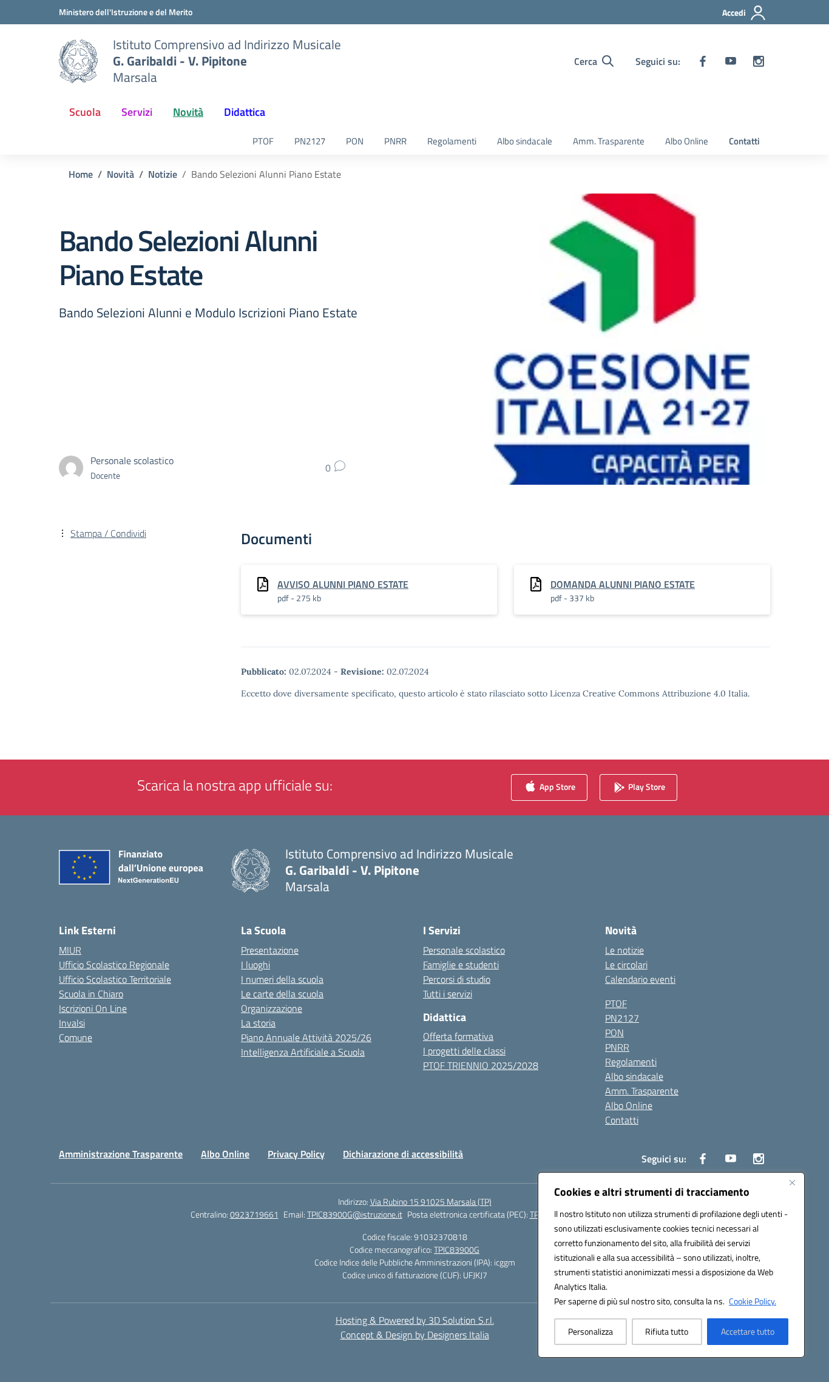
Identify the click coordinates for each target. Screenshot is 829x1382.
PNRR (395, 141)
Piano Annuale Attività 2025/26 (306, 1037)
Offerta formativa (458, 1036)
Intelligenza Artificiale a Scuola (303, 1052)
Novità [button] (188, 112)
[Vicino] (792, 1182)
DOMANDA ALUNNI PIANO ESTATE (622, 584)
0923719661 (254, 1214)
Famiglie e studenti (461, 964)
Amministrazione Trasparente (121, 1154)
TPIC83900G (456, 1249)
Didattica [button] (244, 112)
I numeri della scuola (282, 979)
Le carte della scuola (282, 993)
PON (355, 141)
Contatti (744, 141)
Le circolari (626, 964)
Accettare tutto (747, 1331)
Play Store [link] (645, 786)
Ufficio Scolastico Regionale (114, 964)
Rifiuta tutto (666, 1331)
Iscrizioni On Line (93, 1008)
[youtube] (730, 61)
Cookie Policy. (752, 1301)
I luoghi (255, 964)
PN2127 (309, 141)
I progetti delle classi (464, 1050)
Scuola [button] (85, 112)
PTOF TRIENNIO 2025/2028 (480, 1065)
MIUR (70, 950)
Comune (75, 1037)
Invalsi (72, 1023)
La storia (258, 1023)
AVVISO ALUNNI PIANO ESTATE (342, 584)
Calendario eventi (640, 979)
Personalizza (590, 1331)
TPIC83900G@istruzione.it (354, 1214)
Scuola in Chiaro (91, 993)
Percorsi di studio (456, 979)
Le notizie (624, 950)
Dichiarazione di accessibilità (403, 1154)
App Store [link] (556, 786)
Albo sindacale (524, 141)
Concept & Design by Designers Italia (414, 1334)
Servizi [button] (136, 112)
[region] (671, 1265)
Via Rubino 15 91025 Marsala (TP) (431, 1201)
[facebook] (702, 61)
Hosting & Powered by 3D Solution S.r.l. (415, 1320)
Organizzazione (271, 1008)
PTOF (263, 141)
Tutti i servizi (447, 993)
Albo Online (686, 141)
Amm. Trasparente (609, 141)
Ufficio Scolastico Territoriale (115, 979)
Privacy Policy (296, 1154)
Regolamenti (451, 141)
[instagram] (758, 61)
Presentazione (270, 950)
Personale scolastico (464, 950)
